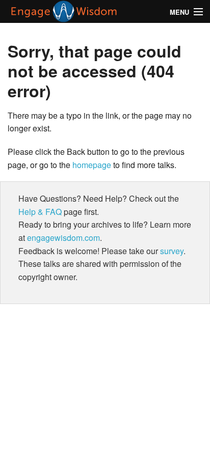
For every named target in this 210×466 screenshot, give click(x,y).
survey (171, 251)
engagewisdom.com (63, 237)
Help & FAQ (40, 211)
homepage (91, 165)
